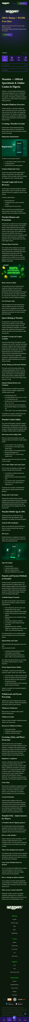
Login (14, 3)
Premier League (14, 922)
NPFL (14, 929)
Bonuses (14, 942)
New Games (14, 949)
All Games (5, 70)
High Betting (14, 933)
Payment (14, 981)
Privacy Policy (14, 988)
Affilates (14, 991)
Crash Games (14, 956)
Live (15, 952)
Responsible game (14, 984)
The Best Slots (14, 945)
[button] (23, 53)
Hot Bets (14, 919)
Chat (15, 965)
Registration (22, 3)
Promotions (14, 995)
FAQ (14, 968)
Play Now (7, 34)
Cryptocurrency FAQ (14, 972)
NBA (14, 926)
